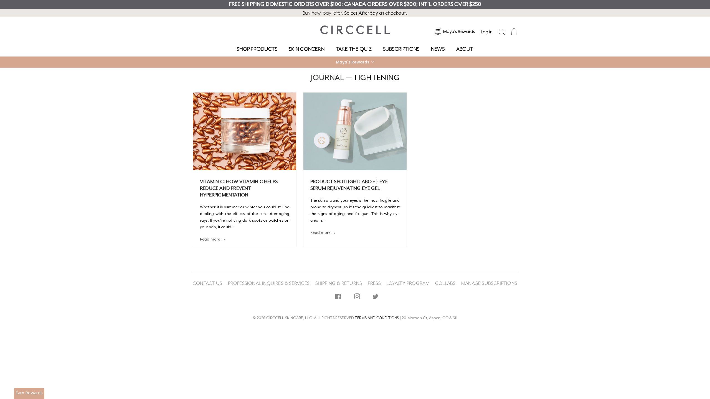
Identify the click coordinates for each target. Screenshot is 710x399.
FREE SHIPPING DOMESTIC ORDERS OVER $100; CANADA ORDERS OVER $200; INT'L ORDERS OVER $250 (355, 4)
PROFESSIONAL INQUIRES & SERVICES (269, 283)
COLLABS (445, 283)
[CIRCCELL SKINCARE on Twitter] (375, 297)
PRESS (374, 283)
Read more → (213, 239)
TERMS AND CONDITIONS (377, 318)
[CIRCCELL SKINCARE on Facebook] (338, 297)
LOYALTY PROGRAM (407, 283)
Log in (487, 32)
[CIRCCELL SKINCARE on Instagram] (357, 297)
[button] (355, 62)
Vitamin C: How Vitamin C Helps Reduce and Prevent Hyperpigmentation (239, 188)
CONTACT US (207, 283)
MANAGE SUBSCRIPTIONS (489, 283)
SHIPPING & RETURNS (338, 283)
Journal (327, 77)
